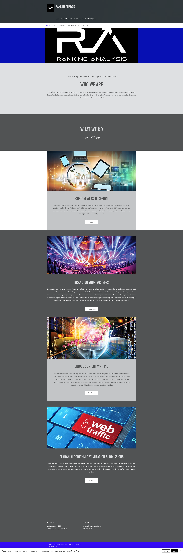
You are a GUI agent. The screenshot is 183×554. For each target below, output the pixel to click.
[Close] (181, 550)
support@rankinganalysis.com (92, 526)
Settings (165, 551)
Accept (175, 551)
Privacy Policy (75, 551)
